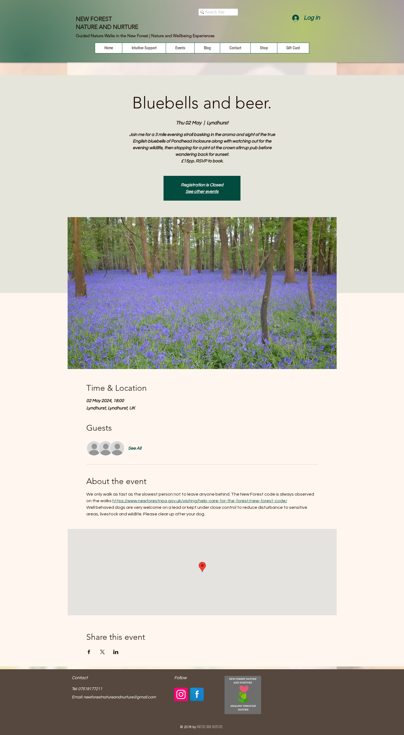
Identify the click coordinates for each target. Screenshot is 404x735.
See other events (202, 191)
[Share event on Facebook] (89, 652)
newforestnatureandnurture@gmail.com (120, 697)
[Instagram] (181, 694)
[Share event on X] (102, 652)
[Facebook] (197, 694)
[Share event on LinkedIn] (115, 652)
